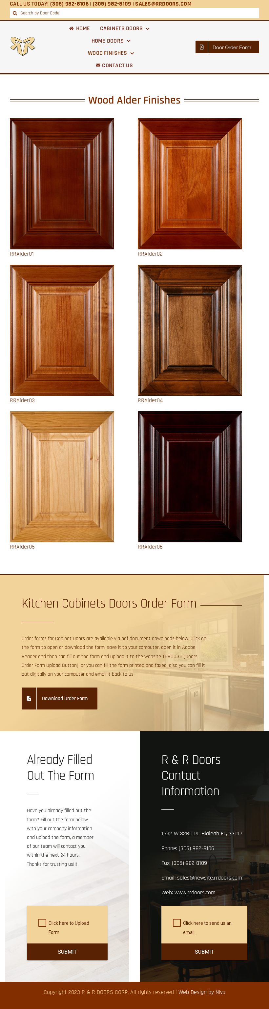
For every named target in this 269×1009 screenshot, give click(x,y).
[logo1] (23, 40)
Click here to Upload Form (69, 928)
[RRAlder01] (62, 122)
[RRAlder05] (62, 415)
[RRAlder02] (190, 122)
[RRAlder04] (190, 269)
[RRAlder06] (190, 415)
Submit (67, 952)
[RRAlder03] (62, 269)
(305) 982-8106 (196, 848)
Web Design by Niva (201, 992)
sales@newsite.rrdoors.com (209, 878)
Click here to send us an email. (207, 928)
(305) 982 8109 (189, 863)
